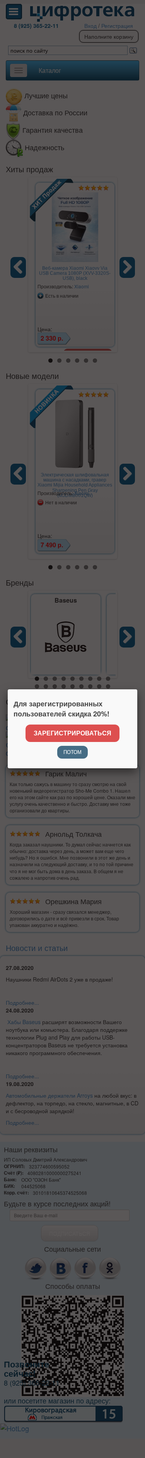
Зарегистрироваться (72, 732)
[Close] (137, 689)
